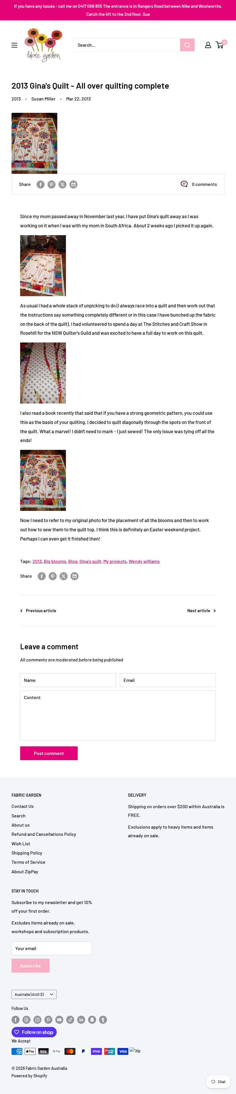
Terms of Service (28, 862)
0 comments (204, 184)
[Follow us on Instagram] (37, 1019)
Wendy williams (144, 561)
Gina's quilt (90, 561)
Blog (72, 561)
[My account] (208, 45)
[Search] (187, 45)
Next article (198, 610)
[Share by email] (73, 184)
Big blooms (55, 561)
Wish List (21, 843)
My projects (115, 561)
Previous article (41, 610)
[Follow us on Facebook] (16, 1019)
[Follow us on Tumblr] (103, 1019)
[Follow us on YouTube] (59, 1019)
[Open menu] (14, 45)
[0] (219, 44)
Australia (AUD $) (29, 994)
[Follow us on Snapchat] (92, 1019)
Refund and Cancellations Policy (44, 834)
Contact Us (23, 806)
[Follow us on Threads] (26, 1019)
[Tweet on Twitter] (62, 184)
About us (21, 824)
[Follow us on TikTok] (70, 1019)
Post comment (49, 753)
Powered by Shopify (29, 1075)
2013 (16, 98)
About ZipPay (25, 871)
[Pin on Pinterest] (51, 184)
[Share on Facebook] (41, 184)
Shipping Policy (27, 852)
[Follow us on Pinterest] (48, 1019)
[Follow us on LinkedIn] (81, 1019)
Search (19, 815)
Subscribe (30, 965)
